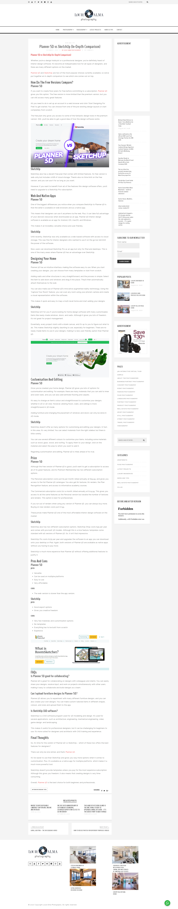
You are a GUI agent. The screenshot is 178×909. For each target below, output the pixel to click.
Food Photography (125, 395)
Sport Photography (125, 412)
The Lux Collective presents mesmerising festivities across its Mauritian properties (124, 172)
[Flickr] (45, 2)
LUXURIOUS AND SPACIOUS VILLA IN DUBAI (138, 294)
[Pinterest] (42, 2)
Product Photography (126, 405)
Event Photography (125, 388)
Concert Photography (126, 385)
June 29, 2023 (35, 812)
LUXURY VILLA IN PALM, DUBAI (137, 307)
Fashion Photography (126, 392)
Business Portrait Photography (130, 381)
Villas (119, 487)
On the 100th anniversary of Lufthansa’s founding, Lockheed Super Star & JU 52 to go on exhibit (68, 808)
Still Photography (125, 415)
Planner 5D (35, 73)
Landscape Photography (127, 398)
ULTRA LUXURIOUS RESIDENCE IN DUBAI (76, 889)
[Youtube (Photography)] (33, 2)
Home (57, 30)
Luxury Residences (125, 473)
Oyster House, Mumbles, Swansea (125, 200)
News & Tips (109, 30)
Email (120, 251)
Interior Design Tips (39, 789)
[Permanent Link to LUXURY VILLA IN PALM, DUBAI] (123, 313)
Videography (81, 30)
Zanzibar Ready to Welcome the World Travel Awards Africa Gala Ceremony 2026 (126, 161)
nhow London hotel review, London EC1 (123, 207)
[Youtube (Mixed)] (52, 2)
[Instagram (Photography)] (29, 2)
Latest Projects (95, 30)
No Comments (89, 50)
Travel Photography (125, 422)
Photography (68, 30)
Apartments (122, 460)
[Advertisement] (132, 78)
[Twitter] (39, 2)
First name (121, 242)
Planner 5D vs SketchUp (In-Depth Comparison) (69, 46)
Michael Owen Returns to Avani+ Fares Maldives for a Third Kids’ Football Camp (125, 123)
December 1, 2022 (52, 50)
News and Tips (70, 43)
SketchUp (48, 73)
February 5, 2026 (90, 814)
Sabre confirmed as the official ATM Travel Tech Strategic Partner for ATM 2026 (125, 137)
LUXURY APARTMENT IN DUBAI (137, 282)
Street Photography (126, 419)
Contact (119, 30)
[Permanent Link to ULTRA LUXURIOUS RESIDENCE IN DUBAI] (83, 885)
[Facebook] (36, 2)
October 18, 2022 (63, 814)
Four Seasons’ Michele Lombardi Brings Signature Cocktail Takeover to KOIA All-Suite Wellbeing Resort (126, 149)
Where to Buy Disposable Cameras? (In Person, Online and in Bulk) (41, 807)
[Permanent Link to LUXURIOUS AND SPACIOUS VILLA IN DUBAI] (123, 300)
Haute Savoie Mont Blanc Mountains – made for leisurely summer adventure (125, 191)
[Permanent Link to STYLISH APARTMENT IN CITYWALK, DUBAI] (83, 863)
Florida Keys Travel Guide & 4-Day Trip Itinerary (125, 181)
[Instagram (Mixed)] (48, 2)
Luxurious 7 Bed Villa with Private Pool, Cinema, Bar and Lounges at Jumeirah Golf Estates (120, 868)
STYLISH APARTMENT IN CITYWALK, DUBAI (77, 867)
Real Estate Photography (128, 409)
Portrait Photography (126, 402)
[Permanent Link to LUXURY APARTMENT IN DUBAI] (123, 288)
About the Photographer (127, 378)
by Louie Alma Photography (71, 50)
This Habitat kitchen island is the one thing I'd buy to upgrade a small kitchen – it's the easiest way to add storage (95, 808)
